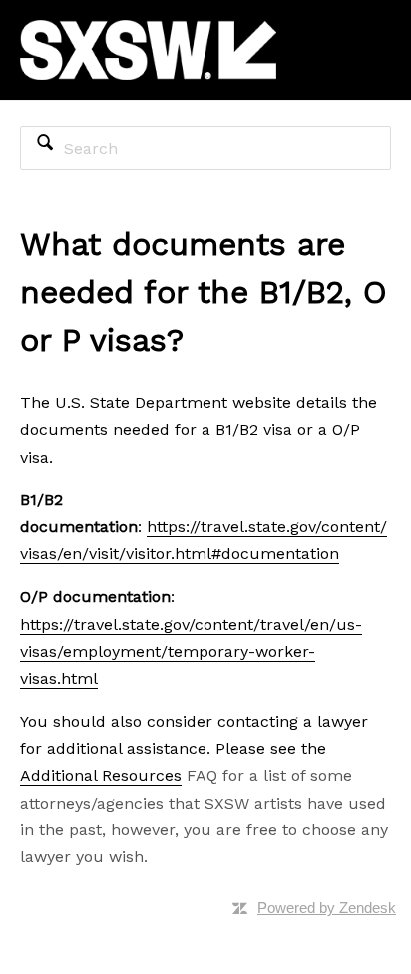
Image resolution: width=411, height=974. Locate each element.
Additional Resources (101, 775)
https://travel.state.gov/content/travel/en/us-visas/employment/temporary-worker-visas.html (191, 651)
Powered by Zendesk (326, 907)
